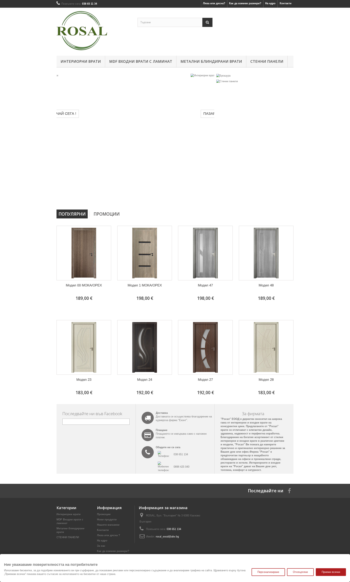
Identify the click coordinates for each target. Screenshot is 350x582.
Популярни (72, 214)
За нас (101, 545)
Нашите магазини (108, 524)
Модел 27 (205, 380)
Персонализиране (268, 571)
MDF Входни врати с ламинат (140, 61)
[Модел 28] (266, 347)
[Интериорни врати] (135, 140)
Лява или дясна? (214, 3)
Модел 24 (144, 380)
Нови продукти (107, 519)
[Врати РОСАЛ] (94, 31)
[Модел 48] (266, 253)
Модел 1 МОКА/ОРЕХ (145, 285)
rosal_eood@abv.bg (167, 536)
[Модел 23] (84, 347)
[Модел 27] (205, 347)
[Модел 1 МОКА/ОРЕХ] (144, 253)
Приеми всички (331, 571)
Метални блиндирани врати (211, 61)
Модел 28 (266, 380)
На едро (270, 3)
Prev (197, 199)
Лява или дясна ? (108, 535)
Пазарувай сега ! (86, 114)
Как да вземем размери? (245, 3)
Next (207, 199)
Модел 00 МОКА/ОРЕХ (84, 285)
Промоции (107, 214)
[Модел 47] (205, 253)
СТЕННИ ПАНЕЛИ (266, 61)
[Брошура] (223, 75)
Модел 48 (266, 285)
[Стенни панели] (227, 81)
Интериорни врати (81, 61)
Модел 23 (83, 380)
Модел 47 (205, 285)
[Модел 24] (144, 347)
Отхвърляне (300, 571)
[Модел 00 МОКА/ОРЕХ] (84, 253)
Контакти (285, 3)
